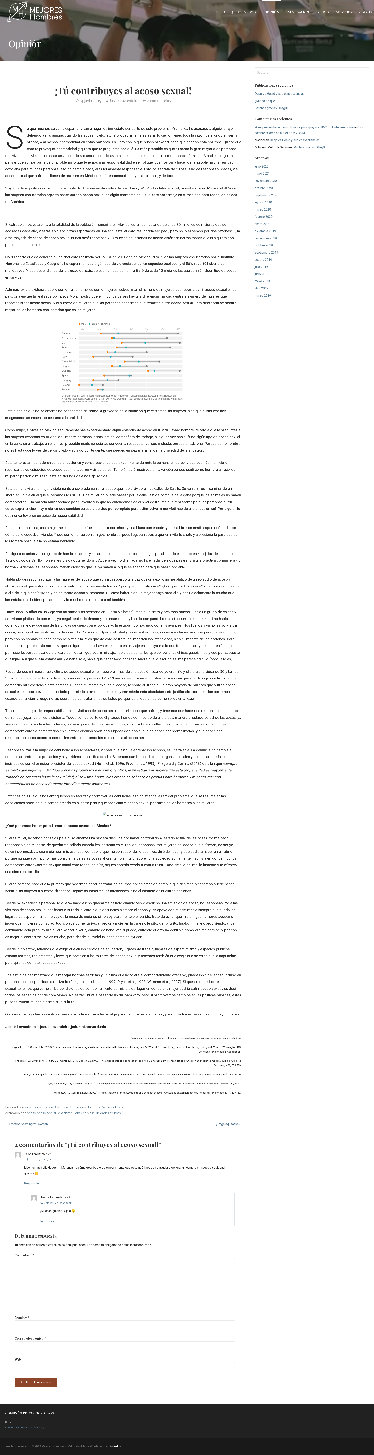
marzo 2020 (263, 209)
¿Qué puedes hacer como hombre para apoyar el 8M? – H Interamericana (304, 127)
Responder (32, 1183)
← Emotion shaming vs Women (26, 1124)
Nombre (22, 1317)
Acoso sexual (44, 1107)
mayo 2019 (262, 281)
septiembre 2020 (266, 195)
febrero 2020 (264, 216)
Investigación (297, 12)
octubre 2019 (264, 245)
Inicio (220, 12)
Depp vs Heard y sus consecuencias (279, 94)
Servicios (344, 12)
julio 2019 (261, 267)
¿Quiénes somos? (244, 12)
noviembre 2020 (266, 181)
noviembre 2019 (266, 238)
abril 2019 (261, 288)
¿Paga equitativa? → (230, 1124)
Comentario (25, 1255)
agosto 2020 (263, 202)
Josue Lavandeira (123, 101)
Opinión (272, 12)
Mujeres (115, 1113)
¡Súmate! (365, 12)
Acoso (29, 1107)
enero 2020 (262, 224)
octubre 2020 (264, 188)
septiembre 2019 (266, 252)
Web (18, 1359)
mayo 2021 (262, 173)
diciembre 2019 (265, 231)
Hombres (93, 1107)
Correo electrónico (30, 1338)
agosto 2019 (263, 260)
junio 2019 (262, 274)
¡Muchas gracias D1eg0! (271, 108)
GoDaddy (115, 1446)
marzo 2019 (263, 295)
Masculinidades (112, 1107)
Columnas (62, 1107)
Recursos (322, 12)
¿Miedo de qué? (266, 101)
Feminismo (78, 1107)
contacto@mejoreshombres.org (25, 1427)
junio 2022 (262, 166)
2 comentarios (159, 101)
